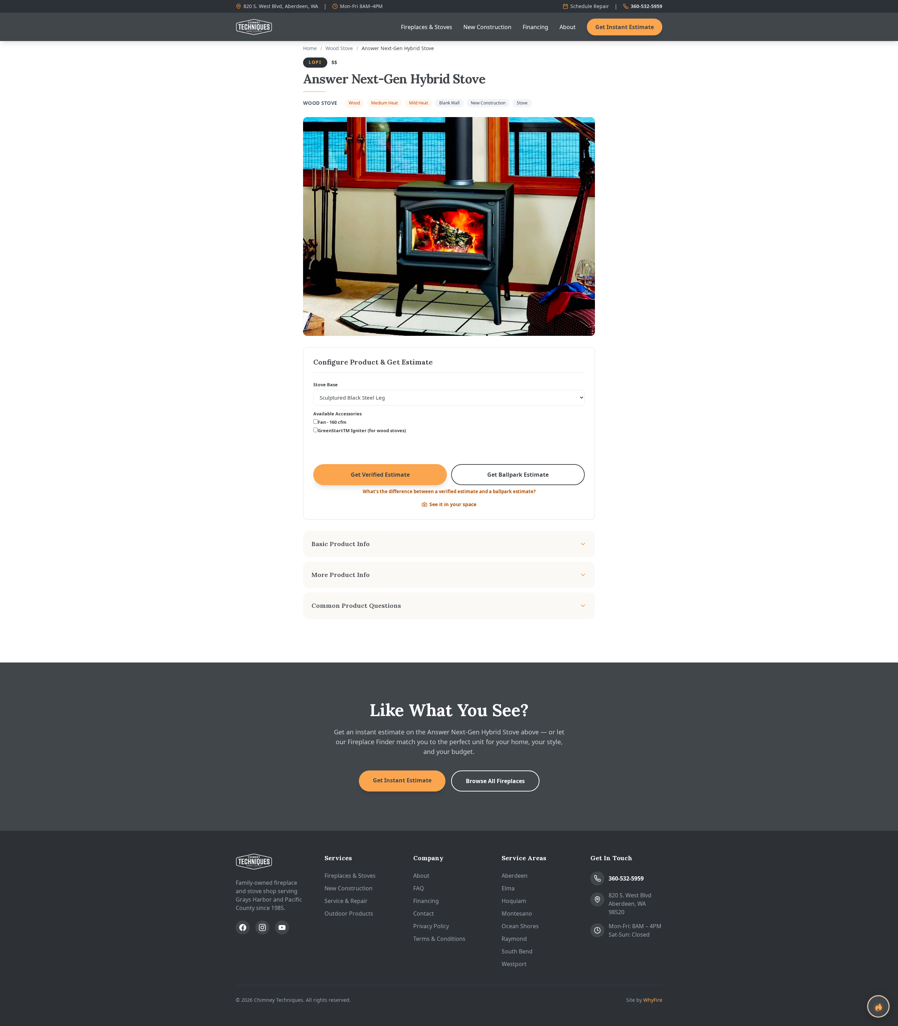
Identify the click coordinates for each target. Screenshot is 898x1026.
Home (310, 48)
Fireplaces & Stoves (426, 27)
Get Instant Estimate (624, 27)
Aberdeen (515, 875)
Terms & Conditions (439, 939)
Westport (514, 964)
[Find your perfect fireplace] (878, 1006)
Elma (508, 888)
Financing (535, 27)
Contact (423, 913)
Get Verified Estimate (380, 474)
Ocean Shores (520, 926)
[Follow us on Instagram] (262, 927)
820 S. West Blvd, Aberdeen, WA (280, 6)
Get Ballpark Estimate (518, 474)
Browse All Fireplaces (495, 781)
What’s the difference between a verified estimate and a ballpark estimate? (449, 491)
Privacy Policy (431, 926)
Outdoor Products (348, 913)
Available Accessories (337, 413)
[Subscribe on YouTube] (282, 927)
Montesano (517, 913)
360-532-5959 (646, 6)
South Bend (517, 951)
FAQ (418, 888)
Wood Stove (339, 48)
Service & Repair (346, 901)
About (567, 27)
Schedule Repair (589, 6)
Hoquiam (514, 901)
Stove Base (325, 384)
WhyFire (652, 1000)
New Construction (487, 27)
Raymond (514, 939)
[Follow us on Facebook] (243, 927)
